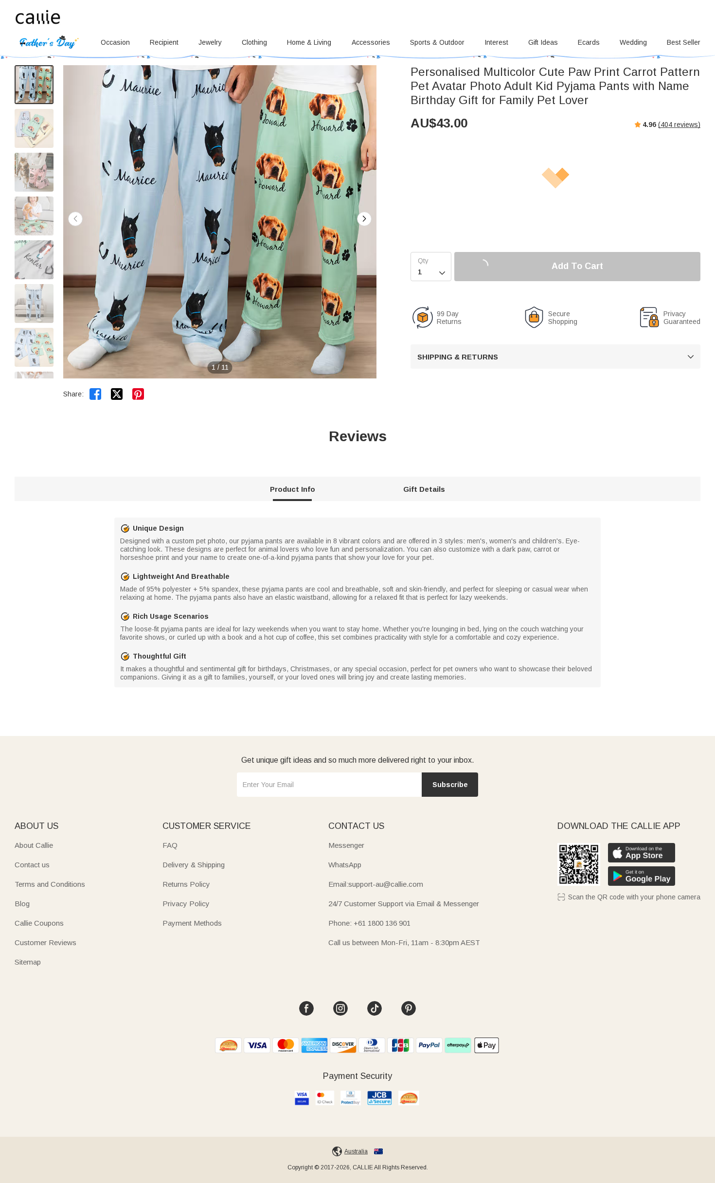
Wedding (633, 42)
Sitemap (28, 962)
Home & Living (309, 42)
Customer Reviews (45, 942)
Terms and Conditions (50, 884)
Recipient (164, 42)
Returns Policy (186, 884)
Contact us (32, 864)
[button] (364, 219)
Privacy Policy (186, 903)
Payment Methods (192, 923)
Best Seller (683, 42)
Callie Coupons (39, 923)
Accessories (371, 42)
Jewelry (210, 42)
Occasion (115, 42)
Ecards (589, 42)
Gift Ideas (543, 42)
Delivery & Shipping (193, 864)
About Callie (34, 845)
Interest (496, 42)
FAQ (170, 845)
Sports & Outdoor (437, 42)
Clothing (254, 42)
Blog (22, 903)
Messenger (346, 845)
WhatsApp (344, 864)
